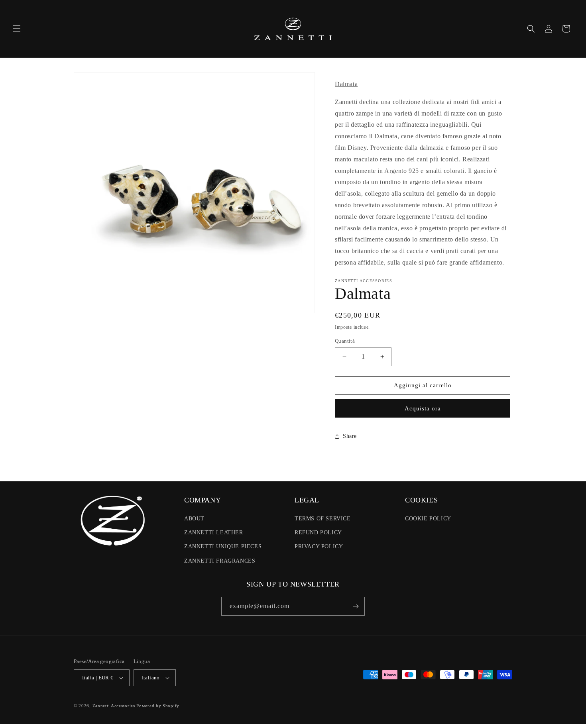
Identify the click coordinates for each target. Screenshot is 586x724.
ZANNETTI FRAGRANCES (219, 561)
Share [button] (350, 436)
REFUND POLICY (318, 533)
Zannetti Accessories (113, 705)
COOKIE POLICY (428, 519)
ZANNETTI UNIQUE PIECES (223, 546)
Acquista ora (423, 408)
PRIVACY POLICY (319, 546)
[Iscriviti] (355, 606)
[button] (17, 28)
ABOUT (194, 519)
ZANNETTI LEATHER (213, 533)
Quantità (345, 341)
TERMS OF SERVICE (323, 519)
